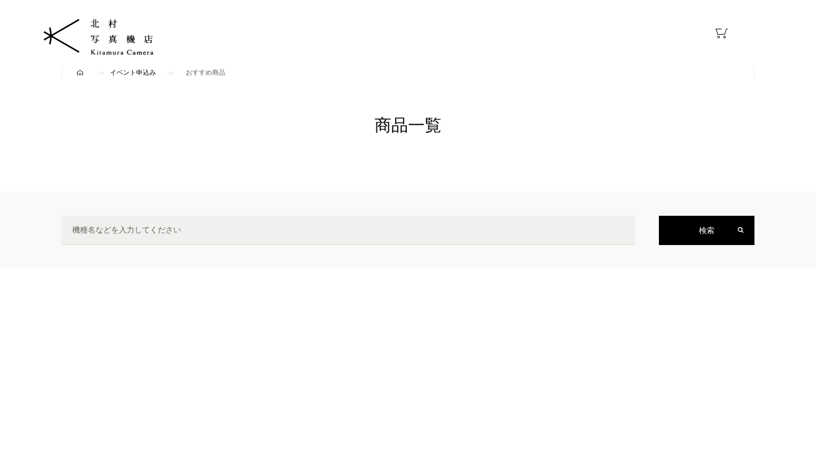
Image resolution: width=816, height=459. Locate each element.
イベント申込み (133, 72)
